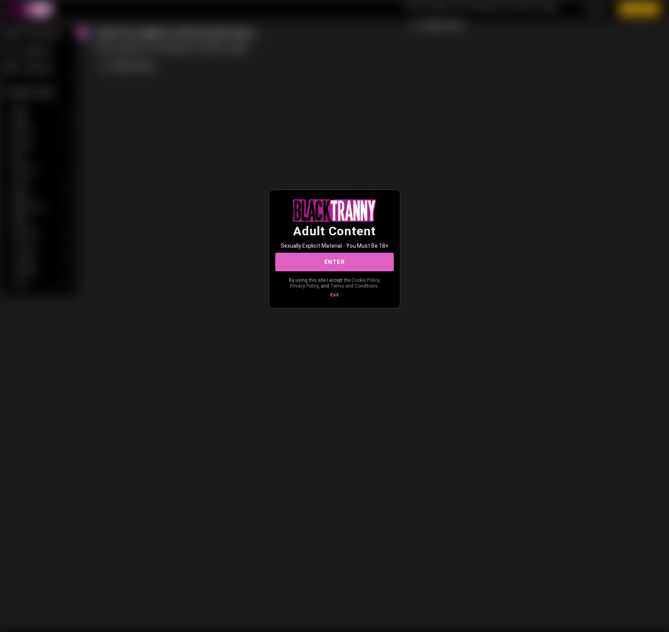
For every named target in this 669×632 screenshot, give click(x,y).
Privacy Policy (304, 286)
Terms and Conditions (354, 286)
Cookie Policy (365, 280)
